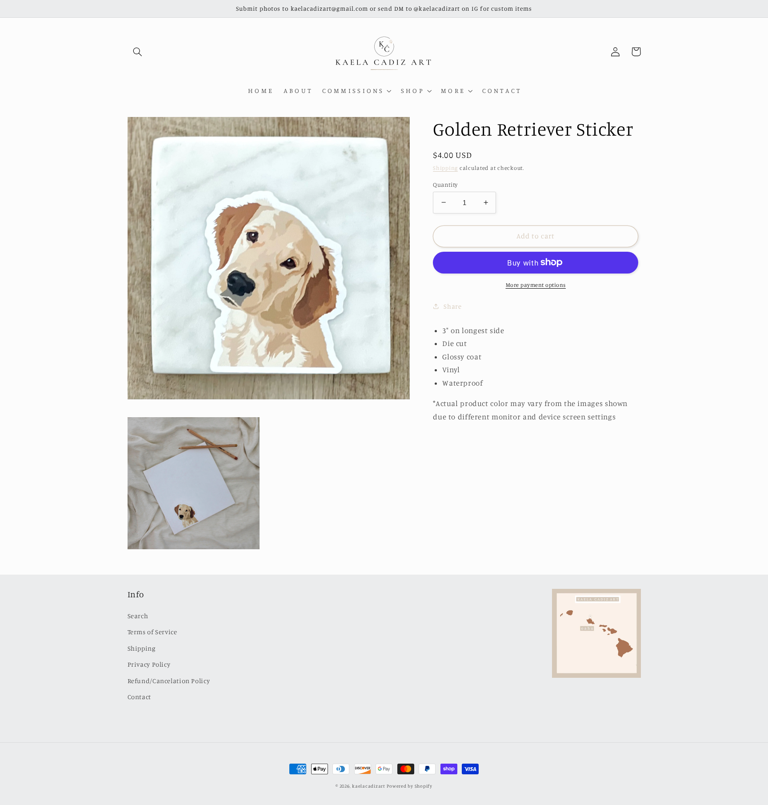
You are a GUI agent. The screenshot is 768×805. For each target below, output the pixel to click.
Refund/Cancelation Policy (169, 680)
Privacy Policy (149, 664)
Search (138, 616)
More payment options (536, 284)
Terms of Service (152, 632)
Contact (139, 696)
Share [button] (452, 306)
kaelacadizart (368, 786)
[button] (138, 51)
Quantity (445, 184)
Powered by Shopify (409, 786)
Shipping (445, 167)
